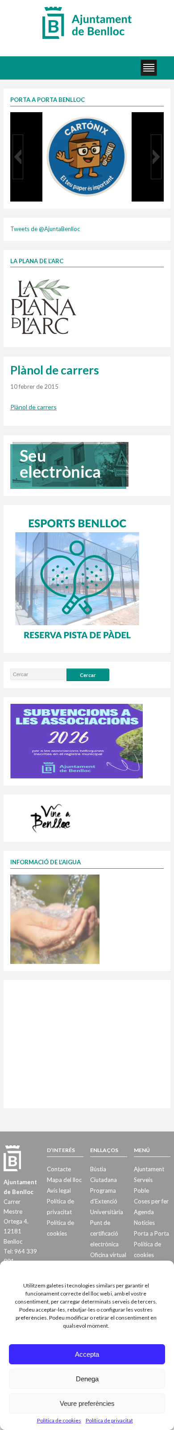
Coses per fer (151, 1201)
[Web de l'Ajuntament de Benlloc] (87, 22)
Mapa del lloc (64, 1179)
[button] (17, 157)
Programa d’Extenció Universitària (106, 1201)
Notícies (144, 1222)
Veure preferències (87, 1403)
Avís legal (59, 1190)
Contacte (59, 1169)
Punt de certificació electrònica (104, 1233)
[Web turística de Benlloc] (52, 817)
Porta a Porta (151, 1233)
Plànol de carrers (33, 407)
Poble (141, 1190)
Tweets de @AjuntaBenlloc (45, 228)
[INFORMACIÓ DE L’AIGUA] (54, 918)
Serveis (143, 1179)
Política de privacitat (109, 1420)
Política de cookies (59, 1420)
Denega (87, 1379)
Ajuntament (149, 1169)
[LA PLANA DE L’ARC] (43, 306)
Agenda (144, 1212)
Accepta (87, 1354)
